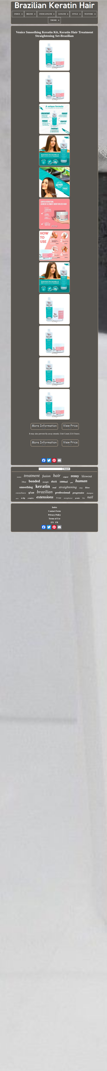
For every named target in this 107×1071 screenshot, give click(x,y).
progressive (78, 492)
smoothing (26, 487)
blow (87, 487)
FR (56, 522)
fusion (46, 476)
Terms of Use (54, 519)
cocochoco (21, 493)
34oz (24, 482)
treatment (32, 475)
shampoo (90, 493)
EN (52, 522)
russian (19, 477)
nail (90, 497)
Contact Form (54, 511)
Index (54, 507)
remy (75, 476)
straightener (68, 498)
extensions (44, 497)
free (58, 498)
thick (54, 481)
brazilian (45, 491)
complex (31, 498)
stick (17, 498)
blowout (87, 476)
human (81, 481)
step (81, 488)
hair (56, 475)
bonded (34, 481)
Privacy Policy (54, 515)
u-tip (23, 498)
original (65, 477)
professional (62, 492)
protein (77, 498)
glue (31, 492)
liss (83, 498)
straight (46, 482)
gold (71, 482)
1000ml (64, 481)
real (54, 487)
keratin (42, 486)
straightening (68, 487)
